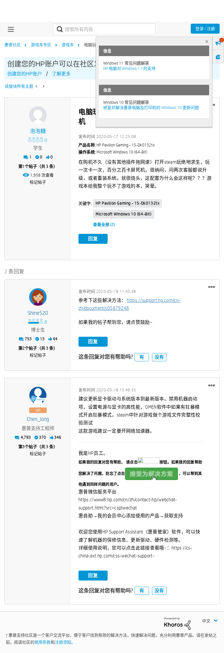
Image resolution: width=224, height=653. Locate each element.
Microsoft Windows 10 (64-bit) (123, 214)
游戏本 (68, 44)
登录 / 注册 (205, 28)
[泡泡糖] (38, 115)
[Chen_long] (38, 395)
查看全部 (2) (104, 224)
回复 (93, 239)
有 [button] (141, 357)
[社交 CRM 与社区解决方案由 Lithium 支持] (177, 623)
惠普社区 (12, 44)
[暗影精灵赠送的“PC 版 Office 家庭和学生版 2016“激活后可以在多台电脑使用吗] (36, 86)
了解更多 (61, 73)
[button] (211, 286)
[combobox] (104, 29)
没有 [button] (159, 357)
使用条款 (42, 642)
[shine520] (38, 297)
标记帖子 (38, 182)
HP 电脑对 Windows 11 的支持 (129, 68)
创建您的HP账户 (24, 73)
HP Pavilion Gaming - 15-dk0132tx (127, 203)
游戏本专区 (41, 44)
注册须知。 (65, 642)
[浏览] (9, 29)
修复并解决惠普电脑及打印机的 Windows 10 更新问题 (151, 107)
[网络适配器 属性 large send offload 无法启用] (43, 86)
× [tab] (206, 41)
